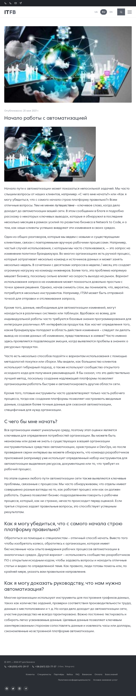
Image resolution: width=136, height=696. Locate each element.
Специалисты (44, 674)
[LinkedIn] (19, 688)
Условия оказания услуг (105, 679)
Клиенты (30, 674)
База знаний (111, 674)
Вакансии (87, 674)
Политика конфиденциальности (74, 679)
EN (111, 12)
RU (103, 12)
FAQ (77, 674)
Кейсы (70, 674)
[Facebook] (6, 688)
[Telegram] (25, 688)
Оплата (98, 674)
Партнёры (59, 674)
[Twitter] (13, 688)
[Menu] (130, 12)
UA (96, 12)
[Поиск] (121, 11)
